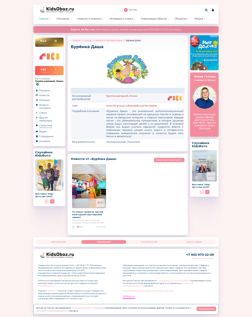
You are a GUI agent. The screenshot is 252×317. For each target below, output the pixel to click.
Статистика (45, 126)
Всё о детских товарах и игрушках (60, 12)
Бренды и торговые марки (108, 40)
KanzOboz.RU (58, 242)
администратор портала (202, 258)
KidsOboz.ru (52, 291)
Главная (44, 18)
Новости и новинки (89, 18)
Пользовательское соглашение (173, 280)
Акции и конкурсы (45, 106)
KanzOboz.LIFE (149, 242)
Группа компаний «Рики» (122, 96)
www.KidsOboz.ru (46, 285)
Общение (181, 18)
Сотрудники (46, 136)
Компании (63, 18)
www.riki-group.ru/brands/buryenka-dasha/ (131, 105)
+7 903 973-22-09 (200, 255)
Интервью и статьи (121, 18)
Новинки (44, 100)
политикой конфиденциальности (52, 311)
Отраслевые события (154, 18)
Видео (43, 131)
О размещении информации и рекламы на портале (148, 291)
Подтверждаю (206, 309)
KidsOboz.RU (104, 242)
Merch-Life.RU (194, 242)
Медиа (199, 18)
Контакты (44, 141)
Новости (44, 95)
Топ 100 (133, 10)
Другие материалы (45, 119)
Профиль (44, 90)
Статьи (43, 112)
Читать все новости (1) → (169, 160)
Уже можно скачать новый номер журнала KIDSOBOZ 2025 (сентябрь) (126, 29)
